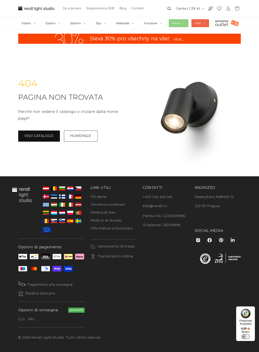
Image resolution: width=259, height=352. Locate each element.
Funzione (150, 23)
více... (178, 39)
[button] (169, 8)
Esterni (50, 23)
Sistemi (75, 23)
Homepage (80, 136)
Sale (198, 23)
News (176, 23)
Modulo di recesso (106, 220)
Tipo (98, 23)
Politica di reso (103, 212)
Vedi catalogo (39, 136)
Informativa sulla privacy (112, 228)
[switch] (246, 336)
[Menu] (252, 308)
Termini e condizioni (108, 204)
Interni (26, 23)
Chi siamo (99, 197)
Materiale (122, 23)
